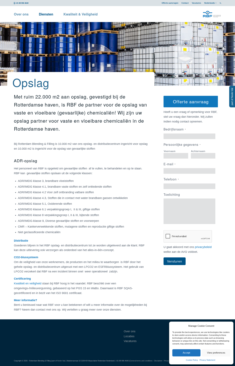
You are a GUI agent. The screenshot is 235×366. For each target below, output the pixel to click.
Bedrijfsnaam (175, 129)
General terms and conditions (141, 361)
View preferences (216, 352)
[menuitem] (170, 3)
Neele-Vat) (61, 361)
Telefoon (171, 179)
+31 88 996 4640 (22, 3)
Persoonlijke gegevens (182, 144)
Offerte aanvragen (170, 3)
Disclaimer (158, 361)
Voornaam (170, 151)
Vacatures (196, 3)
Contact (185, 3)
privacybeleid (203, 247)
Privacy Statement (207, 360)
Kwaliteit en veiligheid (27, 283)
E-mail (170, 164)
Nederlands (209, 3)
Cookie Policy (192, 360)
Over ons (129, 331)
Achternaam (198, 151)
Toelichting (172, 194)
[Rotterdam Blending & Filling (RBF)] (211, 14)
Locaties (129, 336)
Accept (186, 352)
